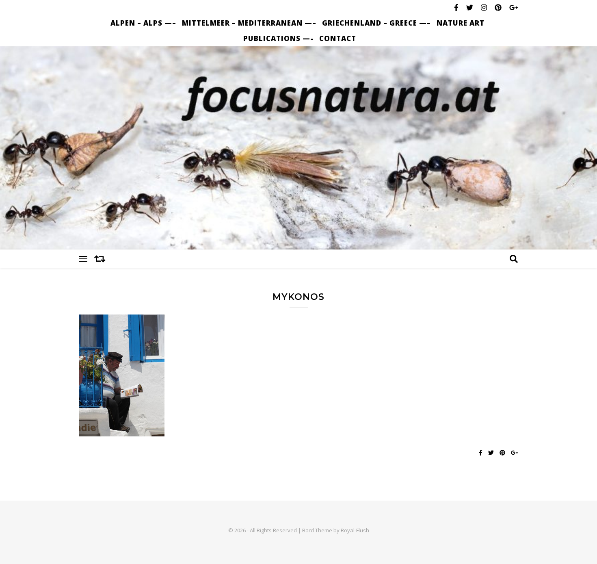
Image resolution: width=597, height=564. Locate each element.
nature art (461, 23)
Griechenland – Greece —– (376, 23)
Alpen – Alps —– (143, 23)
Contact (337, 38)
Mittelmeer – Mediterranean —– (249, 23)
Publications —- (278, 38)
